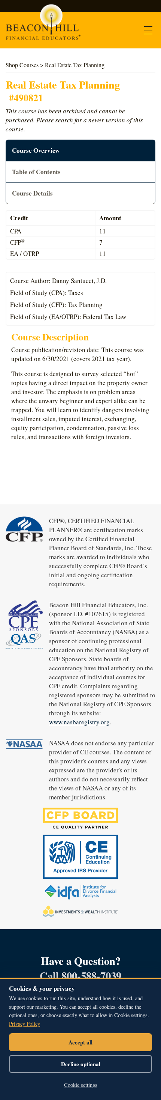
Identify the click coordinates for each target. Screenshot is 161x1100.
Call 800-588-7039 (80, 975)
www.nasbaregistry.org (79, 722)
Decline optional (80, 1064)
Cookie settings (80, 1084)
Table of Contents (36, 171)
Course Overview (36, 150)
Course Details (32, 193)
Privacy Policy (24, 1023)
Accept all (80, 1042)
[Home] (43, 25)
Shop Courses (22, 65)
